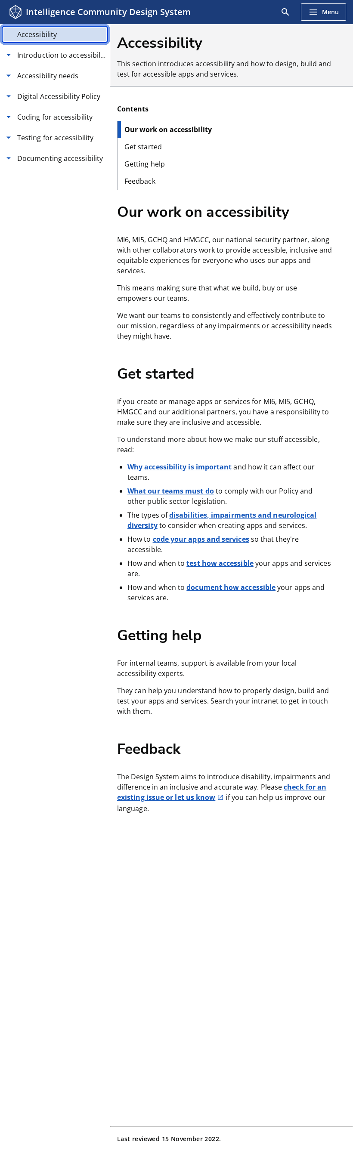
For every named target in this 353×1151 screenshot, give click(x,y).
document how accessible (231, 587)
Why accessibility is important (179, 467)
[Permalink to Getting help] (216, 635)
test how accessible (220, 563)
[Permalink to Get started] (208, 373)
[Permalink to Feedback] (195, 748)
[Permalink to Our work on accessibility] (303, 211)
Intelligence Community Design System (108, 12)
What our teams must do (170, 491)
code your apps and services (201, 539)
